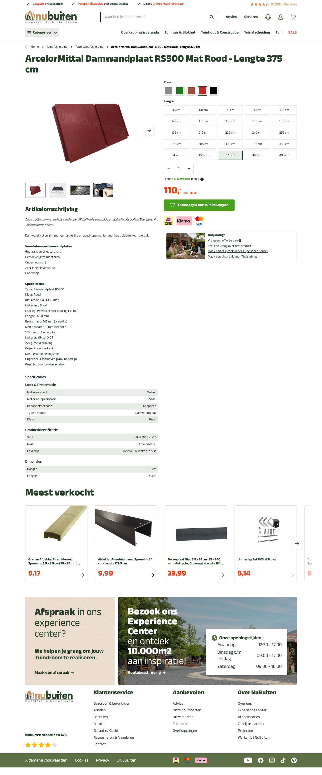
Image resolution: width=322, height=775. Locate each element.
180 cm (284, 121)
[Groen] (180, 91)
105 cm (284, 110)
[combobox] (159, 17)
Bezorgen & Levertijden (112, 703)
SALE (292, 32)
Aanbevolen (188, 692)
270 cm (176, 144)
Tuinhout (180, 723)
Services (251, 17)
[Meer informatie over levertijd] (202, 179)
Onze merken (183, 716)
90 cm (257, 110)
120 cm (176, 121)
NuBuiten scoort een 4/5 (46, 735)
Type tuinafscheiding (89, 47)
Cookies (81, 760)
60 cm (203, 110)
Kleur (168, 82)
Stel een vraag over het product (230, 246)
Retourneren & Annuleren (114, 737)
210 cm (203, 132)
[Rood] (202, 91)
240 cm (257, 132)
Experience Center (252, 710)
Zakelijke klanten (251, 723)
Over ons (245, 703)
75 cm (230, 110)
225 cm (230, 132)
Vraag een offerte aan (223, 241)
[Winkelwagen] (294, 17)
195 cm (176, 132)
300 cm (230, 144)
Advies (231, 17)
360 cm (203, 155)
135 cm (203, 121)
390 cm (257, 155)
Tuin (279, 32)
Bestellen (101, 716)
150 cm (230, 121)
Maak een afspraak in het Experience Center (238, 251)
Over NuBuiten (257, 692)
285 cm (203, 144)
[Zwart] (214, 91)
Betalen (100, 723)
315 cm (257, 144)
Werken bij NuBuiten (254, 737)
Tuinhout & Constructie (220, 32)
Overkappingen (185, 730)
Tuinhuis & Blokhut (180, 32)
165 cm (257, 121)
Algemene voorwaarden (46, 760)
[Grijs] (168, 91)
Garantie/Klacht (106, 730)
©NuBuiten (126, 760)
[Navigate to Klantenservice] (268, 17)
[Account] (280, 17)
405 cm (284, 155)
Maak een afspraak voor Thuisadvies (232, 256)
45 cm (176, 110)
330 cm (284, 144)
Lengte (169, 101)
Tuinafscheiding (257, 32)
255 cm (284, 132)
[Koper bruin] (191, 91)
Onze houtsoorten (187, 710)
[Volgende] (149, 130)
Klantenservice (113, 692)
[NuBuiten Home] (51, 17)
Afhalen (100, 710)
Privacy (102, 760)
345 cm (176, 155)
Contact (100, 744)
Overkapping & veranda (140, 32)
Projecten (245, 730)
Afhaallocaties (249, 716)
